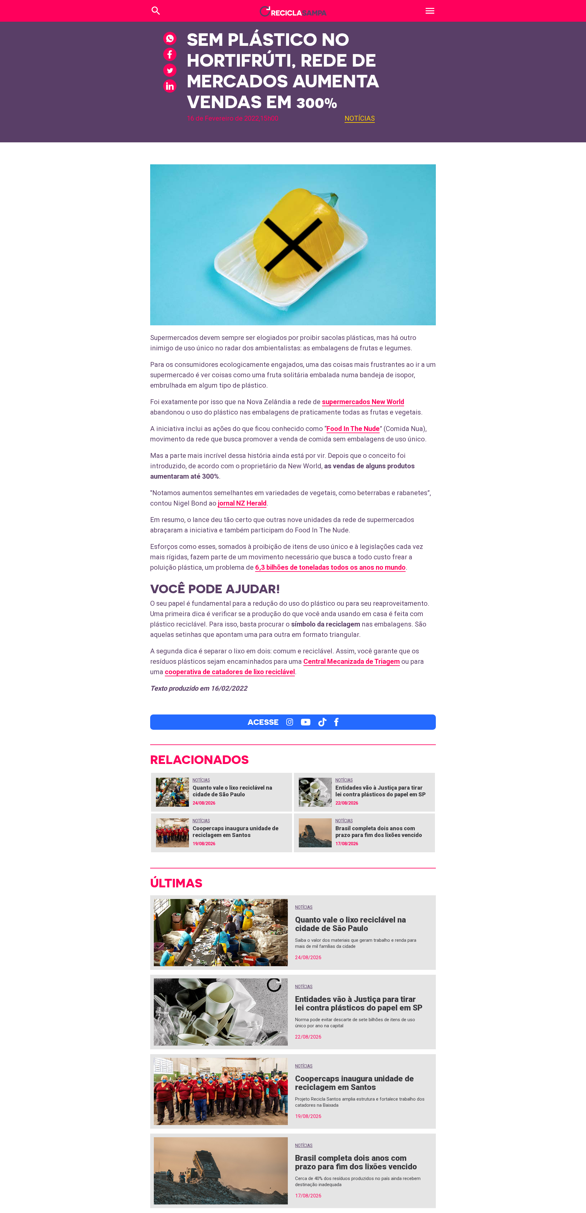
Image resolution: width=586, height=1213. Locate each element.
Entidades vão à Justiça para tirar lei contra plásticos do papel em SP (380, 791)
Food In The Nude (353, 429)
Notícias (360, 118)
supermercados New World (363, 402)
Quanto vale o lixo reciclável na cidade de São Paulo (232, 791)
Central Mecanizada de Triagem (351, 661)
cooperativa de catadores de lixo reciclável (230, 672)
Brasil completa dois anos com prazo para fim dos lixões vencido (378, 831)
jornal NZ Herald (242, 503)
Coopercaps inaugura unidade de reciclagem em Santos (235, 831)
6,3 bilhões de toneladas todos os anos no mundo (330, 567)
